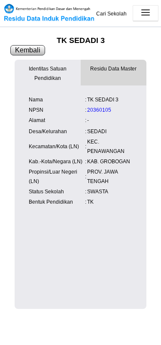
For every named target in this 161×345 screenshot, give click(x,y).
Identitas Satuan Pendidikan (48, 73)
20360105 (99, 110)
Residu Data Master (113, 69)
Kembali (27, 50)
